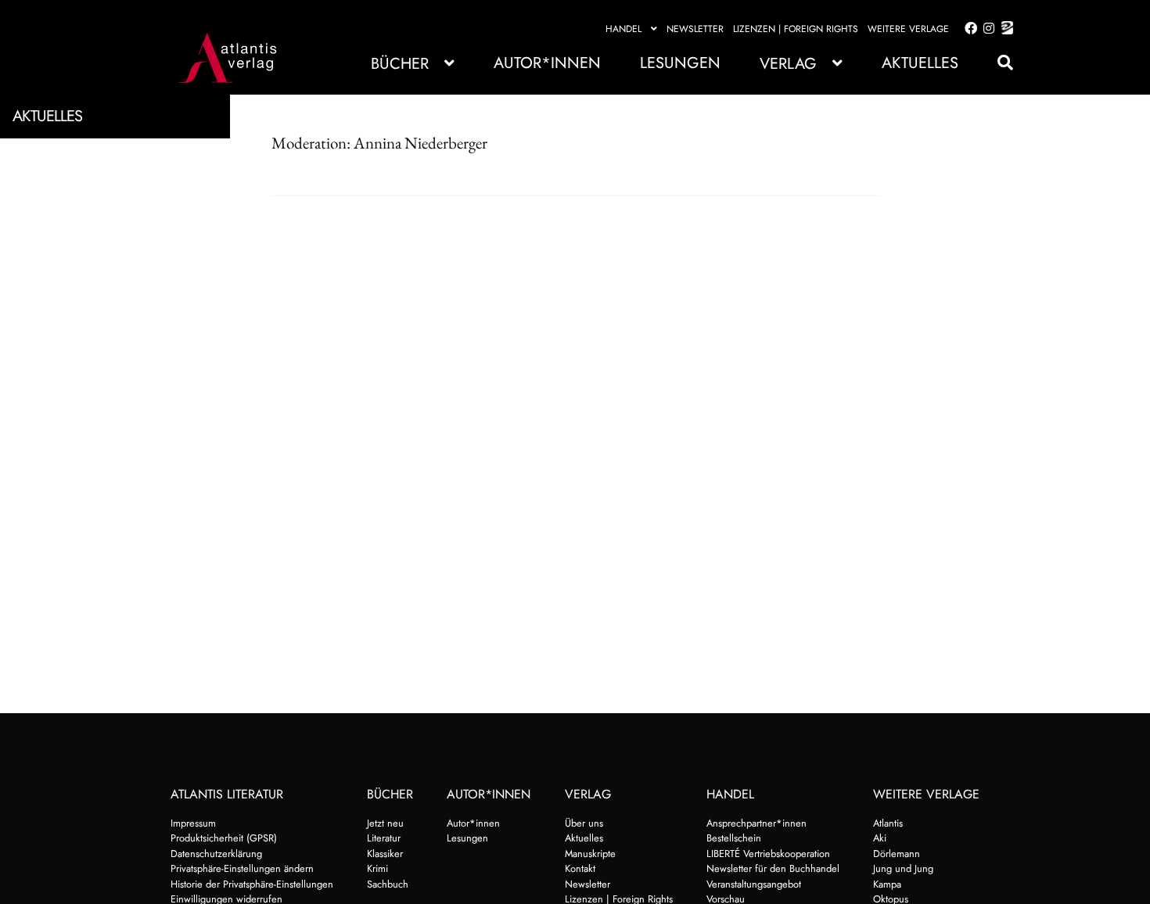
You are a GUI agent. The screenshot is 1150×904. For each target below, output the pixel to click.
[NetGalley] (1004, 29)
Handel (623, 29)
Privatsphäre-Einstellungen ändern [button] (242, 868)
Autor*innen (547, 63)
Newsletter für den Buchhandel (772, 868)
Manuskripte (590, 853)
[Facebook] (967, 29)
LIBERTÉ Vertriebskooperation (768, 853)
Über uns (584, 823)
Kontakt (580, 868)
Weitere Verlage (908, 29)
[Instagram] (986, 29)
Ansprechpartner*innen (756, 823)
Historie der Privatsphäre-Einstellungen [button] (252, 884)
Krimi (377, 868)
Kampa (887, 884)
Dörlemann (896, 853)
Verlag (788, 63)
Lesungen (680, 63)
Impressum (193, 823)
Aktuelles (920, 63)
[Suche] (997, 63)
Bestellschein (733, 837)
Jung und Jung (903, 868)
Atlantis (888, 823)
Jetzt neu (385, 823)
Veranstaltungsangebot (753, 884)
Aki (879, 837)
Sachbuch (387, 884)
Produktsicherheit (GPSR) (224, 837)
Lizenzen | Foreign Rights (795, 29)
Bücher (400, 63)
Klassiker (385, 853)
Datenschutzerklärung (216, 853)
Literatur (384, 837)
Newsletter (695, 29)
